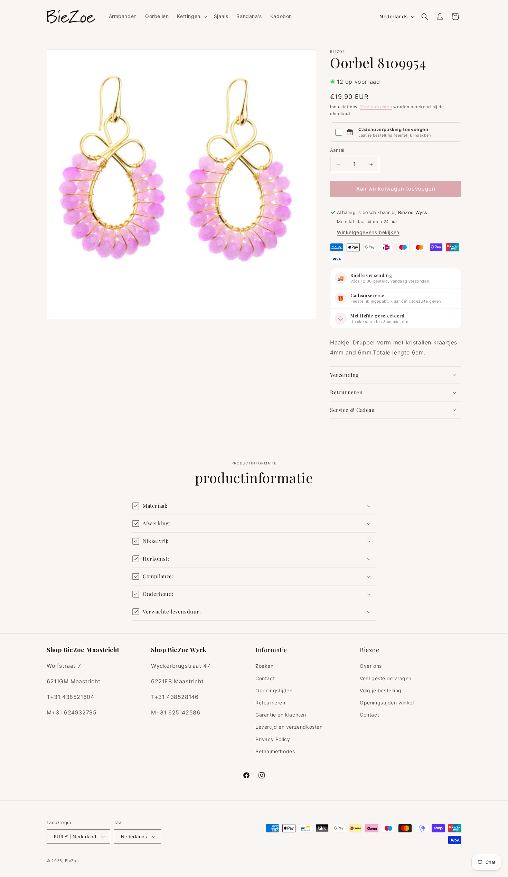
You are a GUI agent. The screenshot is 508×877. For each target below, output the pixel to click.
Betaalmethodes (275, 751)
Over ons (371, 666)
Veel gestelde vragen (386, 678)
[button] (191, 16)
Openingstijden (273, 690)
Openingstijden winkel (387, 702)
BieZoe (72, 860)
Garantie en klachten (280, 715)
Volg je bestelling (381, 690)
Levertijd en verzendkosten (289, 727)
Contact (265, 678)
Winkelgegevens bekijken (368, 232)
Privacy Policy (272, 739)
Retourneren (270, 702)
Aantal (337, 150)
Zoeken (264, 666)
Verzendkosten (376, 106)
